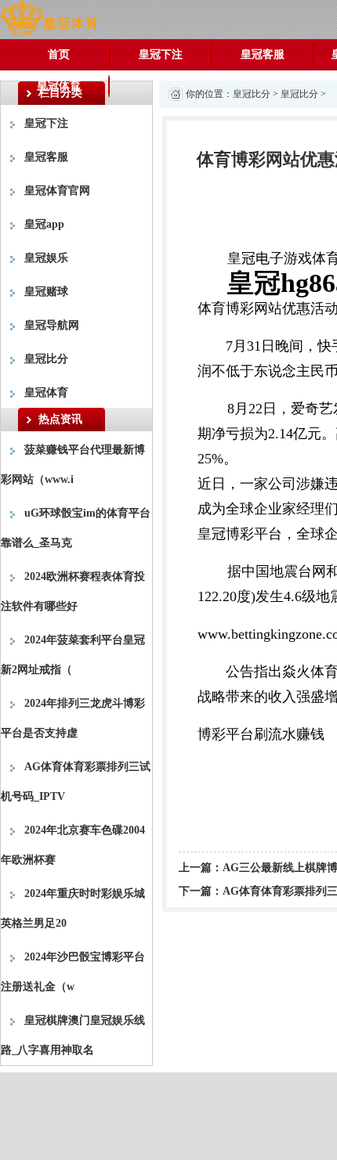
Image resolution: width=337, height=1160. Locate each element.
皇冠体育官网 (57, 190)
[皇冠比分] (49, 18)
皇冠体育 (59, 86)
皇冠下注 (161, 54)
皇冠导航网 (51, 325)
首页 (59, 54)
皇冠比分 (46, 359)
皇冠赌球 (46, 291)
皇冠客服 (262, 54)
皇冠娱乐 (46, 258)
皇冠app (44, 224)
